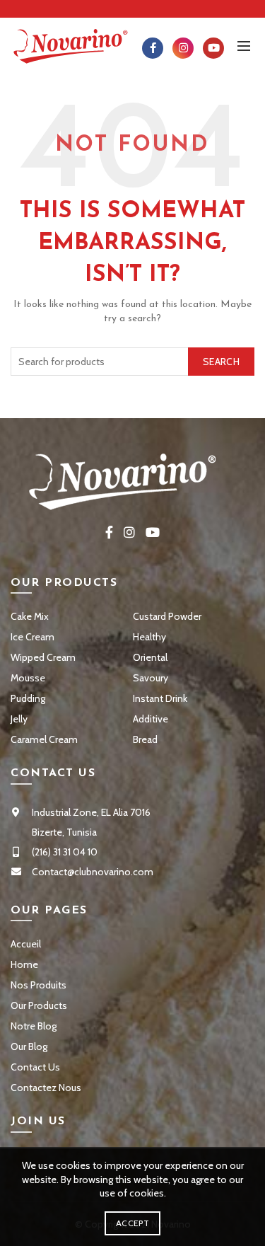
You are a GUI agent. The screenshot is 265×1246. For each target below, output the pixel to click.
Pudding (28, 698)
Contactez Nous (46, 1087)
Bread (145, 739)
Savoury (150, 677)
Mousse (28, 677)
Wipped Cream (43, 657)
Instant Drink (160, 698)
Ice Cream (32, 636)
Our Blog (29, 1046)
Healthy (149, 636)
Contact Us (35, 1067)
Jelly (19, 719)
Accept (132, 1223)
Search (221, 361)
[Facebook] (152, 48)
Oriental (150, 657)
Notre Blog (34, 1026)
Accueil (26, 944)
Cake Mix (30, 616)
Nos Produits (38, 985)
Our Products (39, 1005)
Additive (150, 719)
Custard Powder (167, 616)
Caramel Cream (44, 739)
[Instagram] (183, 48)
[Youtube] (213, 48)
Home (24, 964)
